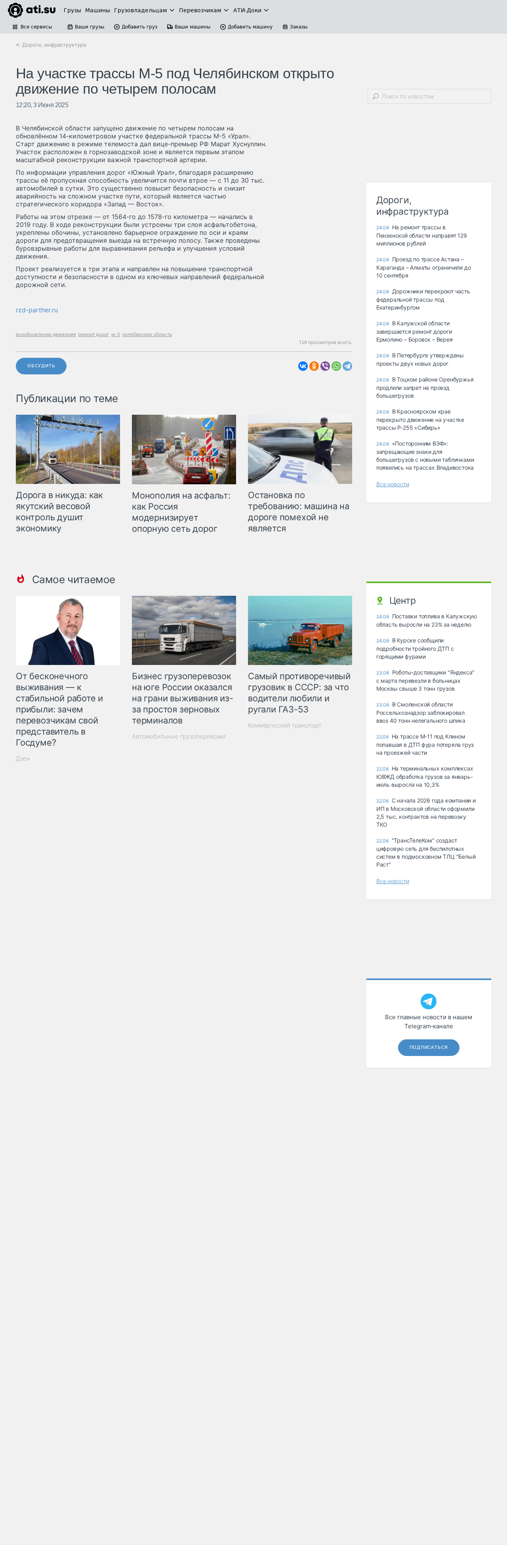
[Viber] (325, 366)
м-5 (115, 334)
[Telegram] (347, 366)
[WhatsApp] (336, 366)
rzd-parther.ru (37, 310)
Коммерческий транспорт (285, 725)
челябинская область (147, 334)
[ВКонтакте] (303, 366)
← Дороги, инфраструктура (51, 45)
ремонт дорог (93, 334)
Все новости (392, 484)
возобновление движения (46, 334)
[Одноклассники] (314, 366)
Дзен (23, 758)
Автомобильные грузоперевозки (178, 736)
